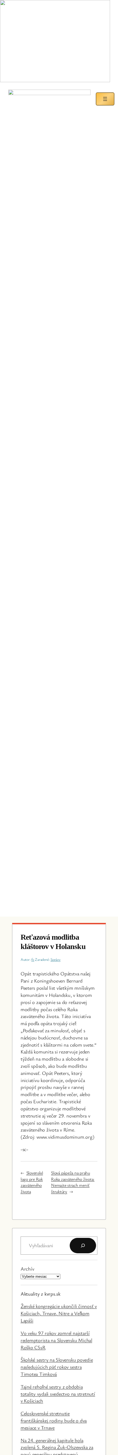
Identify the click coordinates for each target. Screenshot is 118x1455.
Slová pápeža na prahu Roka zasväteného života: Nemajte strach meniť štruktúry (72, 1182)
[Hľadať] (83, 1245)
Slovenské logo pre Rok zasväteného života (32, 1182)
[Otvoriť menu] (105, 99)
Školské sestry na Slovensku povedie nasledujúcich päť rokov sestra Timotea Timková (57, 1366)
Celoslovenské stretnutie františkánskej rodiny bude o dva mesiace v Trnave (54, 1420)
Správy (55, 959)
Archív (27, 1268)
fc (32, 959)
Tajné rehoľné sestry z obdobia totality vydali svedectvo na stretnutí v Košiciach (58, 1393)
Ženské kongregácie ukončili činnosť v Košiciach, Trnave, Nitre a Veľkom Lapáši (59, 1313)
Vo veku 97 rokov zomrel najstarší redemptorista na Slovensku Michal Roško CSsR (56, 1340)
